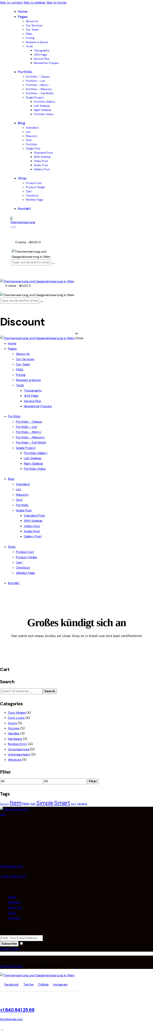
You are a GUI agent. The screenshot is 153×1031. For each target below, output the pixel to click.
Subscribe (9, 944)
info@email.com (11, 866)
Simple (44, 802)
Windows (14, 760)
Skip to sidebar (35, 2)
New (25, 803)
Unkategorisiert (19, 754)
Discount (4, 804)
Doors (12, 723)
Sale (33, 804)
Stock (73, 804)
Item (16, 803)
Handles (14, 733)
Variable (82, 804)
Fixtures (14, 728)
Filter (93, 781)
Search (49, 691)
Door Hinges (17, 712)
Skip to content (11, 2)
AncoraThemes (11, 966)
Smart (62, 803)
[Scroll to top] (2, 1028)
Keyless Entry (17, 744)
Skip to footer (56, 2)
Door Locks (16, 718)
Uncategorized (18, 749)
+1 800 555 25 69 (13, 876)
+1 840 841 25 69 (17, 1010)
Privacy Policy (10, 949)
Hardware (15, 739)
